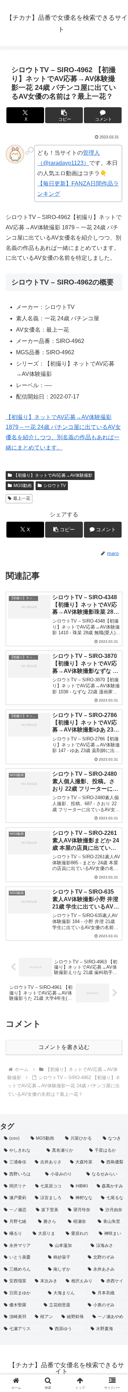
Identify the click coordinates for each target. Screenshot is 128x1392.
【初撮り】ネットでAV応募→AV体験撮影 (53, 475)
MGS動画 (23, 485)
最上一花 (21, 498)
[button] (64, 115)
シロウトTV (54, 485)
